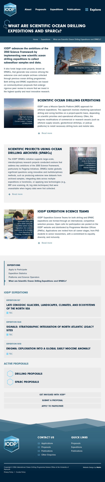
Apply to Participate (18, 269)
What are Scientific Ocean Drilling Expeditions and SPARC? (38, 281)
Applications (47, 443)
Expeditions (13, 265)
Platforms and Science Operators (24, 277)
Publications (47, 451)
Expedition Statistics (18, 273)
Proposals (46, 447)
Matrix (99, 467)
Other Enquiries (48, 455)
